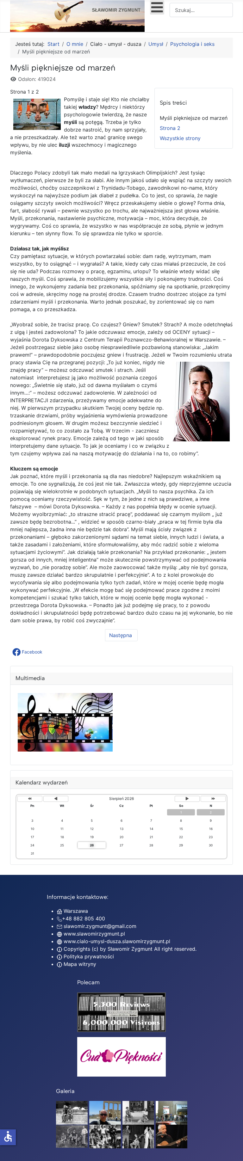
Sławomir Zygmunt (129, 949)
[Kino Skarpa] (171, 1112)
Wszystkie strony (180, 138)
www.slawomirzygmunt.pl (94, 934)
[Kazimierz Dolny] (138, 1112)
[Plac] (105, 1136)
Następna (121, 635)
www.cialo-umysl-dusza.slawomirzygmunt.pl (117, 941)
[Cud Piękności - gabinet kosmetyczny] (121, 1057)
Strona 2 (170, 128)
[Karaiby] (105, 1112)
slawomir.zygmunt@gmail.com (100, 926)
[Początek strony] (232, 1149)
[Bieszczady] (72, 1136)
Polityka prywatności (88, 956)
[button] (28, 652)
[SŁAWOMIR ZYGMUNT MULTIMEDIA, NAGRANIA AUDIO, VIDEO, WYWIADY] (65, 749)
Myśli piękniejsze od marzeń (193, 118)
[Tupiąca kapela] (138, 1136)
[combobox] (201, 10)
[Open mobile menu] (157, 7)
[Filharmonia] (171, 1136)
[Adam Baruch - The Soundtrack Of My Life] (121, 1011)
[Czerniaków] (72, 1112)
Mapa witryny (79, 964)
